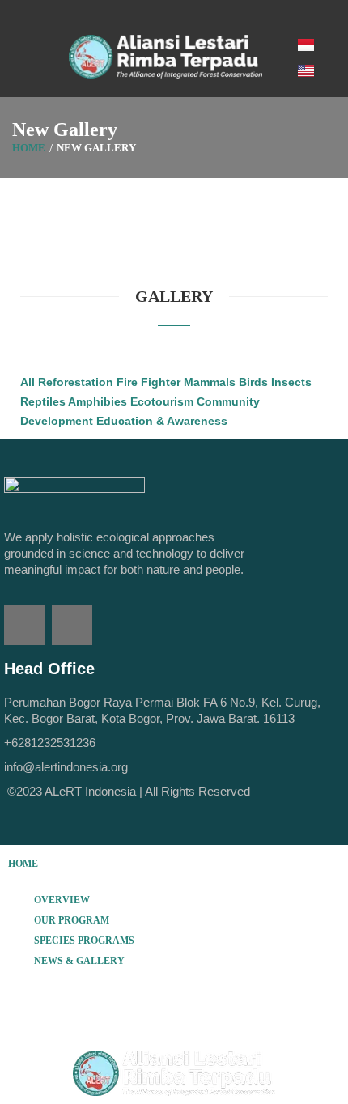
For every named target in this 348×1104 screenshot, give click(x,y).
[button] (174, 900)
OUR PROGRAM (71, 920)
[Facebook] (24, 625)
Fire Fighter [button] (150, 382)
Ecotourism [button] (163, 401)
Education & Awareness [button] (161, 420)
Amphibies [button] (99, 401)
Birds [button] (255, 382)
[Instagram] (72, 625)
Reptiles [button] (44, 401)
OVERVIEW (62, 900)
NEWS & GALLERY (79, 960)
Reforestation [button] (77, 382)
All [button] (29, 382)
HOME (23, 863)
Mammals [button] (211, 382)
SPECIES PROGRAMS (84, 940)
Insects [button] (291, 382)
